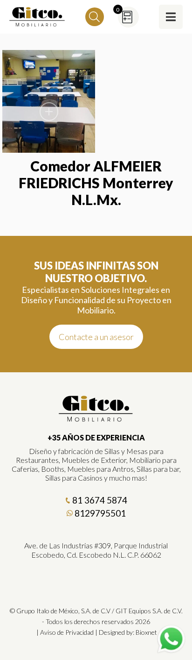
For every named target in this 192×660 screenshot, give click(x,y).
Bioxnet (146, 632)
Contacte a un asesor (96, 337)
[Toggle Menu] (171, 16)
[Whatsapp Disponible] (171, 639)
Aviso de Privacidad (67, 632)
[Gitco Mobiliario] (96, 418)
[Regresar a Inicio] (37, 17)
